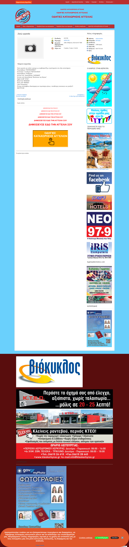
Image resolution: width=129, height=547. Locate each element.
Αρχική (67, 2)
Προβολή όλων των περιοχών (64, 26)
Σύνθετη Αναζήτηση (80, 26)
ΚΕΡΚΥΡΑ (66, 40)
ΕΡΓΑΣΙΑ (98, 40)
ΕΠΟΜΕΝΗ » (81, 95)
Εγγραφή (94, 2)
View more (40, 545)
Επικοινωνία (109, 2)
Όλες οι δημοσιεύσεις (28, 26)
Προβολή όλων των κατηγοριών (45, 26)
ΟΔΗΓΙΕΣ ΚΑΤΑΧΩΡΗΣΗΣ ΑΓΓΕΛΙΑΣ (98, 26)
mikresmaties (99, 38)
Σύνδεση (101, 2)
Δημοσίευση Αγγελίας (23, 2)
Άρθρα (87, 2)
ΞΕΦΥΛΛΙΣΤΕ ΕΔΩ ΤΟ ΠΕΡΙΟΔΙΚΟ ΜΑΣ (98, 169)
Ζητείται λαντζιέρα (21, 96)
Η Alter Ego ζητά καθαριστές (77, 96)
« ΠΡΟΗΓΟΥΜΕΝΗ (21, 95)
